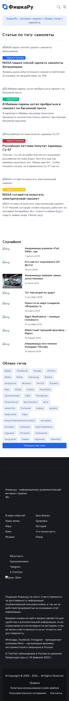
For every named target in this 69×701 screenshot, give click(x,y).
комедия (25, 427)
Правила (34, 682)
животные (10, 414)
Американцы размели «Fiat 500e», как (42, 250)
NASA (8, 377)
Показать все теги (34, 445)
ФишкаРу (20, 7)
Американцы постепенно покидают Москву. (41, 345)
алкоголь (10, 408)
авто (45, 402)
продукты (10, 439)
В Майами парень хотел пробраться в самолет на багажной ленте (32, 106)
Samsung (33, 377)
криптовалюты (44, 427)
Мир (7, 389)
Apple (8, 371)
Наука (30, 389)
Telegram (15, 566)
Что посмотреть (45, 531)
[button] (64, 7)
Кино (8, 531)
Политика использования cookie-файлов (34, 687)
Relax (20, 377)
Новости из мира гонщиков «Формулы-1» (42, 304)
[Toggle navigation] (52, 7)
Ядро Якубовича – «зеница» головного (42, 318)
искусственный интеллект (20, 420)
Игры (8, 526)
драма (53, 408)
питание (25, 433)
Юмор (39, 536)
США (27, 395)
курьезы (9, 433)
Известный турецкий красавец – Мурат (45, 331)
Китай (40, 383)
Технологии (11, 402)
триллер (55, 439)
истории (46, 420)
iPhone (51, 371)
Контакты (56, 693)
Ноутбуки (45, 389)
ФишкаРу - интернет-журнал (24, 18)
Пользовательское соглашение (27, 693)
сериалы (40, 439)
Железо (26, 383)
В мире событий (15, 515)
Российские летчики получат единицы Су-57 (32, 148)
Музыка (9, 536)
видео (40, 408)
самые (25, 439)
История (41, 526)
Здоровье (41, 520)
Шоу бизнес (30, 402)
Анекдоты (10, 383)
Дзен (18, 577)
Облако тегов (52, 18)
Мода (18, 389)
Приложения (12, 395)
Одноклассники (19, 561)
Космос (54, 383)
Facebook (22, 371)
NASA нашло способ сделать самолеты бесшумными (33, 65)
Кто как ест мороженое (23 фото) (42, 263)
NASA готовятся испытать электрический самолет (23, 196)
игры (24, 414)
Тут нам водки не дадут (40, 292)
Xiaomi (48, 377)
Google (37, 371)
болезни (26, 408)
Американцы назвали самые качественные (43, 277)
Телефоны (42, 395)
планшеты (41, 433)
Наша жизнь (12, 520)
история (9, 427)
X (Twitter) (16, 572)
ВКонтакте (16, 556)
